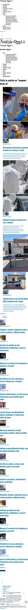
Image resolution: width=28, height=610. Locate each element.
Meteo (4, 26)
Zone (4, 14)
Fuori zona (8, 23)
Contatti (5, 589)
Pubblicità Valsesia (7, 586)
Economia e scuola (7, 8)
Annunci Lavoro (6, 29)
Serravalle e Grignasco (11, 20)
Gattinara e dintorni (10, 17)
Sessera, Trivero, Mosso (12, 21)
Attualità (5, 5)
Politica (5, 10)
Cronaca (5, 7)
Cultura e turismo (7, 11)
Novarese (8, 24)
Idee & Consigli (7, 27)
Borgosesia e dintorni (11, 16)
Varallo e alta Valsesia (11, 19)
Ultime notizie (6, 4)
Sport (4, 13)
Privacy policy (6, 591)
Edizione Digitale (6, 76)
